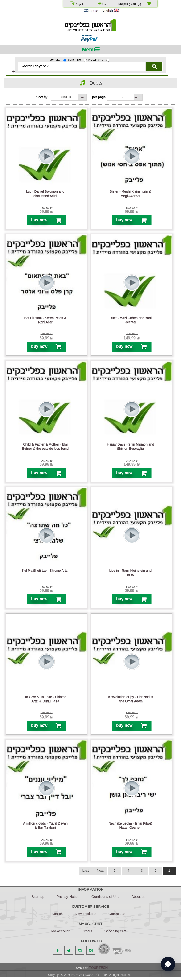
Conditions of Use (105, 897)
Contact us (116, 914)
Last (85, 870)
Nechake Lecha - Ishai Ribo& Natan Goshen (130, 825)
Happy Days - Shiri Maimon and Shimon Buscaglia (130, 446)
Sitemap (38, 897)
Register (80, 4)
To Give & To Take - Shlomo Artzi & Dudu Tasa (45, 699)
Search (154, 66)
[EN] (110, 13)
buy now (39, 220)
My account (60, 931)
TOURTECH (98, 967)
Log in (106, 4)
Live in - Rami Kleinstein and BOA (130, 573)
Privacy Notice (67, 897)
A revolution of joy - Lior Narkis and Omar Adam (130, 699)
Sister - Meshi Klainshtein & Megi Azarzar (130, 194)
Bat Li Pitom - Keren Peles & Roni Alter (45, 320)
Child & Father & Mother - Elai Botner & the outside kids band (45, 446)
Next (100, 870)
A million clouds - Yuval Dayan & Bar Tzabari (45, 825)
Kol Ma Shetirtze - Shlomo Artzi (45, 570)
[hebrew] (90, 13)
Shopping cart (115, 931)
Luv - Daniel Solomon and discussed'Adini (45, 194)
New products (85, 914)
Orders (87, 931)
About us (138, 897)
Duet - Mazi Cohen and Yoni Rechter (131, 320)
